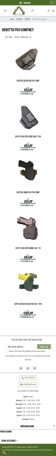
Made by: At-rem (33, 447)
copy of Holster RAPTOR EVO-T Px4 (28, 304)
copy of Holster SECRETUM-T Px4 (28, 136)
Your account (6, 431)
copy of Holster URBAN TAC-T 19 (28, 248)
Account (48, 10)
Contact (27, 2)
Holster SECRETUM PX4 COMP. (28, 80)
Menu (5, 10)
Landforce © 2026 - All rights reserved (14, 447)
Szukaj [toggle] (32, 10)
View (10, 37)
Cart (53, 10)
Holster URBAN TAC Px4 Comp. (27, 192)
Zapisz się (44, 346)
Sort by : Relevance (21, 37)
